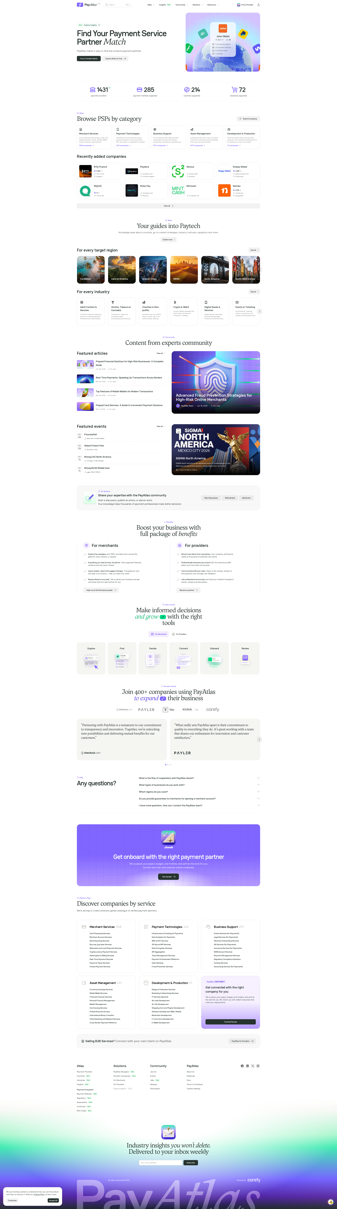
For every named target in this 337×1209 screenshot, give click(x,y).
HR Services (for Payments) (225, 944)
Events (153, 1076)
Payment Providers (84, 1072)
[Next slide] (259, 269)
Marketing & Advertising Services (165, 993)
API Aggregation (158, 952)
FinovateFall (90, 434)
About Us (190, 1072)
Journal (153, 1072)
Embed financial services (100, 1011)
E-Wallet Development (161, 1022)
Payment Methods (84, 1094)
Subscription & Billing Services (102, 955)
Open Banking (157, 963)
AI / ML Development (160, 1004)
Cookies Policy (39, 1194)
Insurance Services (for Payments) (228, 948)
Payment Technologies (167, 927)
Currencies (81, 1106)
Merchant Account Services (101, 937)
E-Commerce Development (163, 1019)
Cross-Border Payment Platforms (103, 1022)
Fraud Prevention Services (162, 966)
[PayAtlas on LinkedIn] (247, 1066)
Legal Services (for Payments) (226, 937)
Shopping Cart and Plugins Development (168, 1008)
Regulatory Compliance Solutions (227, 959)
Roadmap (191, 1076)
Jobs (152, 1080)
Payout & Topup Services (100, 963)
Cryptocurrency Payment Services (103, 952)
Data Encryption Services (162, 948)
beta (99, 4)
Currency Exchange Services (101, 989)
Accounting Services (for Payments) (228, 966)
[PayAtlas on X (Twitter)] (253, 1066)
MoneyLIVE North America (97, 456)
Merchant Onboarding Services (226, 941)
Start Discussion (211, 498)
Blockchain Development (162, 1015)
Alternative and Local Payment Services (106, 948)
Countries (81, 1076)
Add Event (246, 498)
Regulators (81, 1098)
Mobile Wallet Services (98, 993)
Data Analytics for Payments (163, 937)
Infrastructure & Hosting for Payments (167, 933)
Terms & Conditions (195, 1084)
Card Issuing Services (98, 1008)
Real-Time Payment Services (101, 959)
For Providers (118, 1084)
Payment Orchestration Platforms (165, 959)
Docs (189, 1080)
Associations (82, 1102)
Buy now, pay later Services (101, 944)
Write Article (230, 498)
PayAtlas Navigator (121, 1072)
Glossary (153, 1084)
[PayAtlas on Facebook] (242, 1066)
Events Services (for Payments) (226, 933)
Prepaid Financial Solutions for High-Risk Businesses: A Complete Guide (129, 363)
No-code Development (161, 1000)
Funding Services (221, 963)
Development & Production (170, 983)
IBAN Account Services (223, 952)
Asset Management (103, 983)
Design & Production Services (163, 989)
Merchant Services (102, 927)
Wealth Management (98, 1004)
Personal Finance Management (102, 1000)
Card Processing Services (100, 933)
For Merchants (119, 1080)
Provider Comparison (121, 1076)
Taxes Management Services (163, 955)
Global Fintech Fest (94, 445)
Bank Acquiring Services (99, 941)
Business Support (226, 927)
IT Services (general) (160, 997)
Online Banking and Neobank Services (105, 1019)
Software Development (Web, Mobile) (166, 1011)
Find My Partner (230, 1022)
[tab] (165, 764)
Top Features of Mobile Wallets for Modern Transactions (124, 391)
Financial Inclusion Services (101, 997)
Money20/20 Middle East (97, 467)
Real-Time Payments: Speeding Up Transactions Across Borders (129, 377)
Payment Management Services (227, 955)
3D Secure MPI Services (161, 944)
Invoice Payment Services (100, 966)
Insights (164, 5)
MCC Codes (81, 1111)
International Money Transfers (102, 1015)
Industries (81, 1080)
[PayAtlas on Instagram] (258, 1066)
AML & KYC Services (160, 941)
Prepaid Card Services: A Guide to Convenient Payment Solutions (129, 405)
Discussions (155, 1088)
